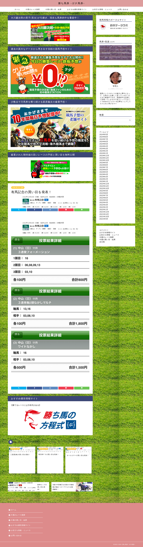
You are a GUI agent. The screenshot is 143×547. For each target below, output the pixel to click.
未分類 (102, 242)
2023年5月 (103, 172)
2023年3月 (103, 177)
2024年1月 (103, 153)
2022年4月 (103, 202)
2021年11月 (104, 214)
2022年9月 (103, 191)
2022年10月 (104, 188)
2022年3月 (103, 205)
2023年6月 (103, 170)
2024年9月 (103, 134)
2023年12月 (104, 156)
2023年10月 (104, 160)
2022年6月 (103, 198)
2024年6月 (103, 141)
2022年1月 (103, 209)
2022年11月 (104, 186)
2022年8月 (103, 193)
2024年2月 (103, 151)
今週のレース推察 (33, 9)
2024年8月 (103, 137)
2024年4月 (103, 146)
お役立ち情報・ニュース (102, 9)
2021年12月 (104, 212)
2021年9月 (103, 219)
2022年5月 (103, 200)
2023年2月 (103, 179)
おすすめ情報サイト (107, 232)
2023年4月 (103, 174)
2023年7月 (103, 167)
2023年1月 (103, 181)
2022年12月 (104, 184)
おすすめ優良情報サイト (77, 9)
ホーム (17, 9)
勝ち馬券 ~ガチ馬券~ (71, 3)
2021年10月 (104, 216)
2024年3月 (103, 148)
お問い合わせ (123, 9)
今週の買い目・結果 (53, 9)
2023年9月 (103, 163)
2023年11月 (104, 158)
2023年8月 (103, 165)
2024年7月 (103, 139)
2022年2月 (103, 207)
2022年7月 (103, 195)
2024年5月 (103, 144)
